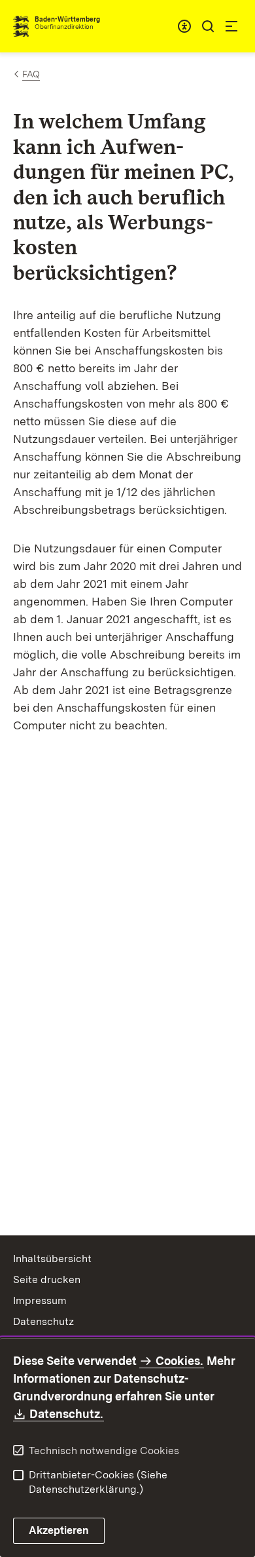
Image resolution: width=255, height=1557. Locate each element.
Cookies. (179, 1361)
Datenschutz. (66, 1414)
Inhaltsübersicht (52, 1258)
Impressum (40, 1300)
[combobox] (184, 26)
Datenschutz (43, 1321)
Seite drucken (46, 1279)
